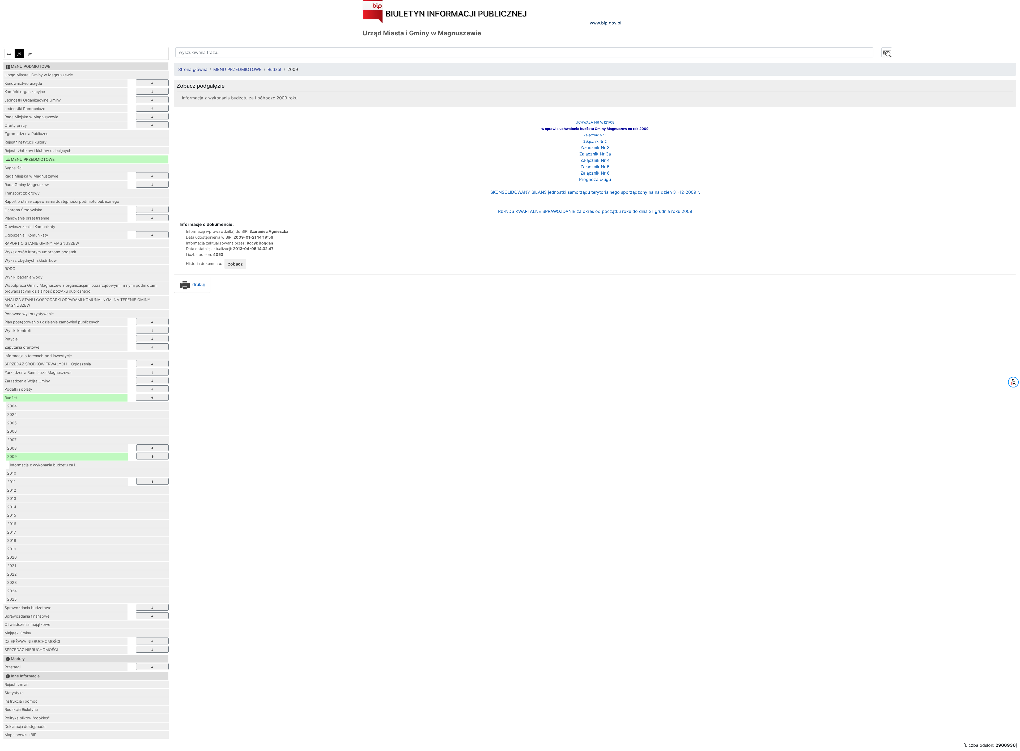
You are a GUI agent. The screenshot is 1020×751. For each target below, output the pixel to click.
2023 (12, 582)
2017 (11, 532)
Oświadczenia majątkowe (27, 624)
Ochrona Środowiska (23, 210)
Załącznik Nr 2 (595, 141)
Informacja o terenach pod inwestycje (38, 355)
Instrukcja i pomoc (21, 701)
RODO (10, 268)
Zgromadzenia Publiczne (26, 133)
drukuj (198, 284)
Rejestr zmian (16, 684)
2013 (11, 498)
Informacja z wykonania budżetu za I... (44, 465)
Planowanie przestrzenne (27, 218)
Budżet (11, 397)
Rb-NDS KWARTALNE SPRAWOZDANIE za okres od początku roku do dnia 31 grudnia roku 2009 (595, 211)
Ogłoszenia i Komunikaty (26, 235)
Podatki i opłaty (18, 389)
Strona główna (192, 69)
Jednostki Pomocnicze (25, 108)
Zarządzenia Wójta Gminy (27, 381)
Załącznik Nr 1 (595, 135)
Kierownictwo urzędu (23, 83)
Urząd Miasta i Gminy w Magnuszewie (39, 75)
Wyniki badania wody (23, 277)
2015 (11, 515)
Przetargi (12, 667)
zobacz (235, 264)
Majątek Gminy (18, 633)
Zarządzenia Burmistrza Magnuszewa (38, 372)
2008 (12, 448)
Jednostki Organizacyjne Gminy (33, 100)
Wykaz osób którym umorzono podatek (40, 252)
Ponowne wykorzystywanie (29, 313)
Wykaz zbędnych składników (31, 260)
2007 (11, 439)
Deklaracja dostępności (25, 726)
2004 (12, 406)
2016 (11, 523)
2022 (12, 574)
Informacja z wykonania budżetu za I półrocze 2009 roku (240, 97)
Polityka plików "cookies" (27, 718)
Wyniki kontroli (18, 330)
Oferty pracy (16, 125)
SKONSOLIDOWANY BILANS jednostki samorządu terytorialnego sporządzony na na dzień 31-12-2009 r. (595, 192)
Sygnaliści (13, 168)
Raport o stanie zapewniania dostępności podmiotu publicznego (62, 201)
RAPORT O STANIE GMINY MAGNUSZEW (42, 243)
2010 (11, 473)
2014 (11, 507)
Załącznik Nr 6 (595, 173)
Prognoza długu (595, 179)
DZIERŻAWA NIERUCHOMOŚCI (32, 641)
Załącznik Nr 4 (595, 160)
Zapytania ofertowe (22, 347)
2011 (11, 481)
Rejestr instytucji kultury (25, 142)
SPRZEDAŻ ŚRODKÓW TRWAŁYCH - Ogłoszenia (48, 364)
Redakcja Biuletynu (21, 709)
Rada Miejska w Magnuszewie (31, 117)
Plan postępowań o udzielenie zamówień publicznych (52, 322)
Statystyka (14, 692)
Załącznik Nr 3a (595, 154)
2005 (12, 423)
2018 (11, 540)
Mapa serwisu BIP (20, 734)
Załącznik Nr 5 (595, 166)
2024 (12, 414)
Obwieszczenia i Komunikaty (30, 226)
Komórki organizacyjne (25, 91)
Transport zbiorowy (22, 193)
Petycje (11, 339)
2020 (12, 557)
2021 (11, 565)
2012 (11, 490)
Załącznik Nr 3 (595, 147)
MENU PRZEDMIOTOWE (237, 69)
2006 (12, 431)
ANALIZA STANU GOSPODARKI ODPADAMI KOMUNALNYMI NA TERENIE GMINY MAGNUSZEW (77, 302)
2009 (12, 456)
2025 (12, 599)
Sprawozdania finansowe (27, 616)
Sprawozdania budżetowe (28, 607)
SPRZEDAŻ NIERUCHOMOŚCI (31, 649)
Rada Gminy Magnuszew (27, 184)
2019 (11, 549)
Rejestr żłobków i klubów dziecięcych (38, 150)
